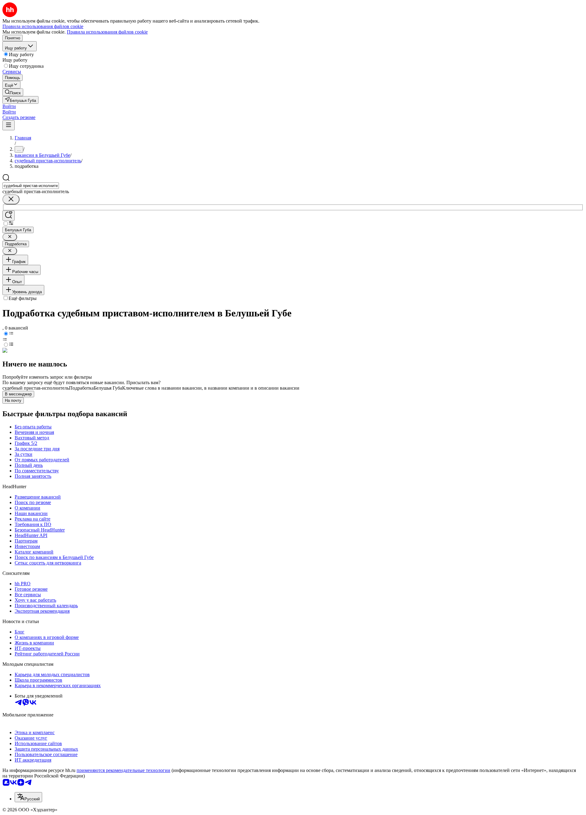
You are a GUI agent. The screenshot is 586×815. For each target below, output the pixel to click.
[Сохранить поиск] (8, 216)
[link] (12, 92)
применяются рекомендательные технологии (123, 770)
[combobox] (30, 185)
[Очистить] (11, 199)
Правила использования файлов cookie (107, 31)
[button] (9, 106)
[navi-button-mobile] (8, 125)
